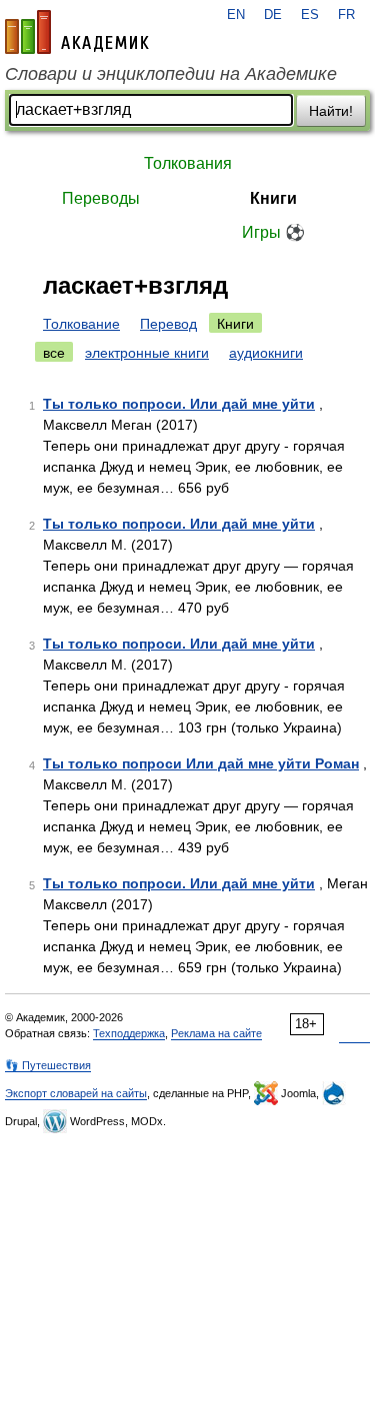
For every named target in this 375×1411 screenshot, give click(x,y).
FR (346, 15)
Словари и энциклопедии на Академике (171, 74)
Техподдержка (129, 1033)
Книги (273, 198)
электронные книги (147, 353)
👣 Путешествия (48, 1065)
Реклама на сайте (216, 1033)
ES (310, 15)
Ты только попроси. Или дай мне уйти (179, 404)
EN (236, 15)
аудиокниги (266, 353)
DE (273, 15)
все (54, 353)
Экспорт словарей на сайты (76, 1093)
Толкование (81, 324)
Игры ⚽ (273, 232)
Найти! (331, 111)
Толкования (188, 163)
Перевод (168, 324)
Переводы (101, 198)
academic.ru (77, 32)
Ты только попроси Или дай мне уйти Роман (201, 763)
